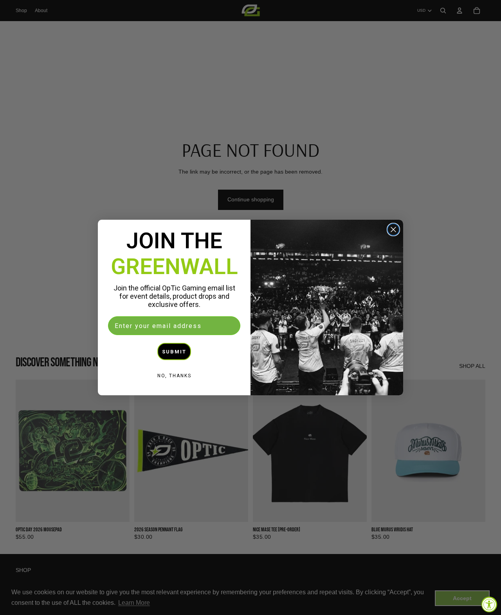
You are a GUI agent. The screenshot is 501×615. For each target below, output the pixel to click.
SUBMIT (174, 352)
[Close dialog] (393, 229)
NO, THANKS (174, 375)
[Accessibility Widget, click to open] (489, 604)
